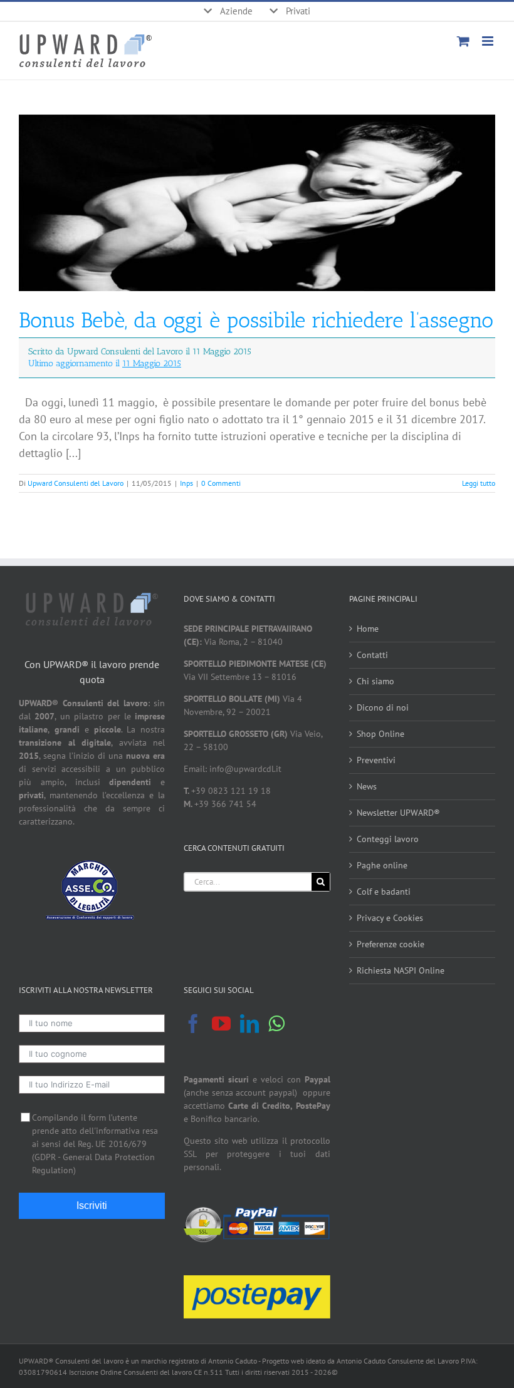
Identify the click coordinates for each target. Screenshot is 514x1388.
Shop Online (380, 733)
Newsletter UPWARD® (398, 812)
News (367, 786)
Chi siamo (375, 681)
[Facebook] (193, 1023)
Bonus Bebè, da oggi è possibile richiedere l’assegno (256, 338)
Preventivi (376, 760)
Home (368, 628)
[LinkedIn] (249, 1023)
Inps (186, 483)
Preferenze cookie (390, 944)
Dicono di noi (383, 707)
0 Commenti (221, 483)
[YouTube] (221, 1023)
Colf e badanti (384, 891)
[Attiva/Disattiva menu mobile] (488, 41)
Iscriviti (91, 1205)
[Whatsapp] (276, 1023)
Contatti (372, 655)
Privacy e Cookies (390, 917)
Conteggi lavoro (388, 839)
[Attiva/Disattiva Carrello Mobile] (463, 41)
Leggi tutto (478, 483)
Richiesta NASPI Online (400, 970)
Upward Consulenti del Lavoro (75, 483)
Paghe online (382, 865)
